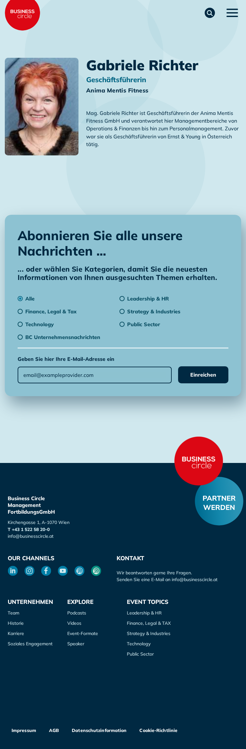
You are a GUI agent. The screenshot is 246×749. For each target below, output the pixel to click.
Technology (139, 644)
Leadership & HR (144, 613)
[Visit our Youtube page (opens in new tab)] (63, 571)
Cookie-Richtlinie (158, 730)
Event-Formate (82, 633)
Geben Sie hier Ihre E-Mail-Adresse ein (66, 359)
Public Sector (140, 654)
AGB (54, 730)
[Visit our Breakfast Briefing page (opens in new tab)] (79, 571)
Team (13, 613)
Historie (16, 623)
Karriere (16, 633)
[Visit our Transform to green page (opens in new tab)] (96, 571)
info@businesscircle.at (30, 536)
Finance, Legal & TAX (149, 623)
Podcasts (76, 613)
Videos (74, 623)
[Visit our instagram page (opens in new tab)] (29, 571)
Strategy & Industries (148, 633)
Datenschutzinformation (99, 730)
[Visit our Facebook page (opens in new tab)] (46, 571)
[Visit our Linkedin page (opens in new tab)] (13, 571)
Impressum (24, 730)
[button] (210, 13)
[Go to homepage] (198, 461)
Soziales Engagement (30, 644)
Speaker (75, 644)
